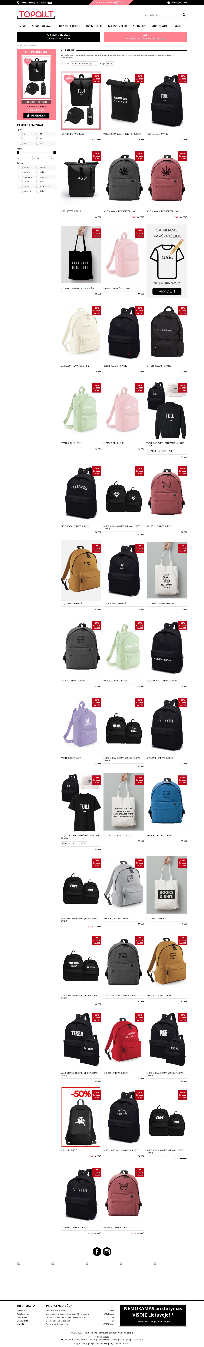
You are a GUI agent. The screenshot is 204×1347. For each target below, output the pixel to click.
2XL (25, 143)
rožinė (26, 181)
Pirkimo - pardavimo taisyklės (103, 1333)
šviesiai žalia (46, 186)
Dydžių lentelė (23, 1320)
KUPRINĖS (33, 45)
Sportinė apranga (107, 1343)
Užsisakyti (38, 115)
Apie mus (21, 1310)
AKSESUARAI (160, 26)
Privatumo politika (125, 1333)
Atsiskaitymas (23, 1314)
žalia (42, 191)
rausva (43, 177)
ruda (42, 181)
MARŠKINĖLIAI (117, 26)
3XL (41, 143)
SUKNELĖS (139, 26)
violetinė (27, 191)
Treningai (127, 1343)
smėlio (26, 186)
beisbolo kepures (88, 1339)
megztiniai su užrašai (136, 1339)
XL (41, 138)
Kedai (118, 1343)
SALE (177, 26)
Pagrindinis (22, 45)
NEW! (22, 26)
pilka (42, 172)
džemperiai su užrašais (69, 1339)
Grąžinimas (22, 1317)
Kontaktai (21, 1324)
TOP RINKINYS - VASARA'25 (36, 106)
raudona (27, 177)
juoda (26, 167)
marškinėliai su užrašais (108, 1339)
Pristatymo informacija (56, 1310)
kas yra (122, 1339)
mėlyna (26, 172)
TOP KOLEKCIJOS (69, 26)
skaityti (111, 1310)
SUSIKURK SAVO (42, 26)
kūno (42, 167)
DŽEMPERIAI (94, 26)
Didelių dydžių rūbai (89, 1343)
